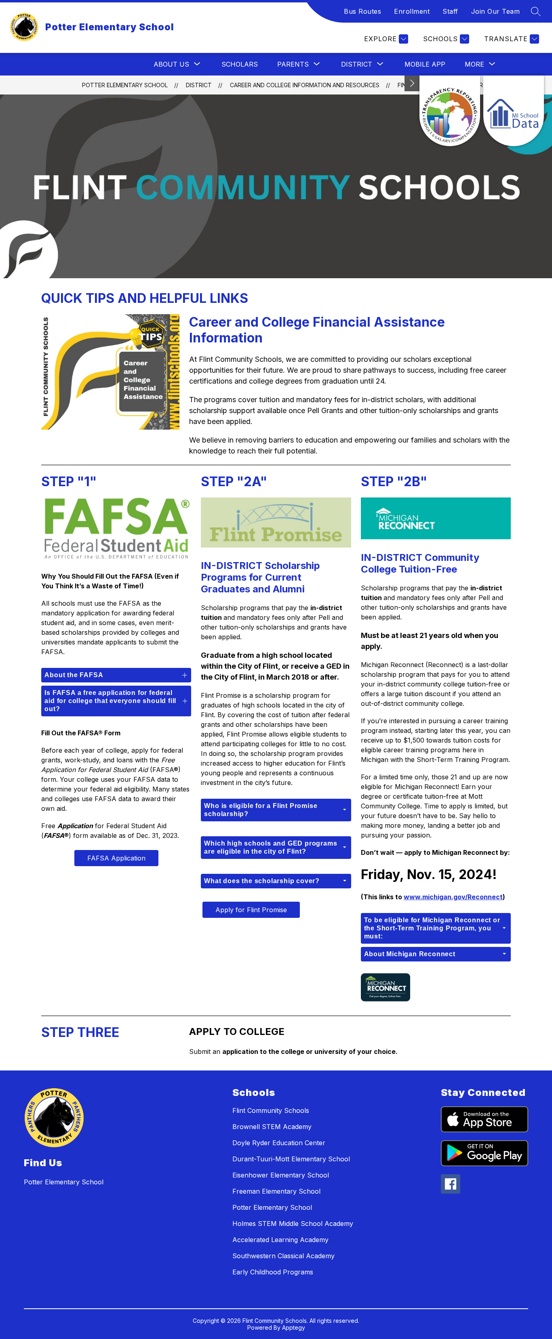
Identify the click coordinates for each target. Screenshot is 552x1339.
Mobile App (425, 64)
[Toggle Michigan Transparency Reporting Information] (412, 83)
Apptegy (293, 1327)
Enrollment (412, 11)
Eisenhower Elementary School (280, 1175)
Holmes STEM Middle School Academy (292, 1223)
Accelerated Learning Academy (280, 1240)
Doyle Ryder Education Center (278, 1143)
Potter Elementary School (125, 85)
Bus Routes (362, 11)
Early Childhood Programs (272, 1272)
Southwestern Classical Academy (283, 1256)
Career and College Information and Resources (304, 85)
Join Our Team (495, 11)
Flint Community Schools (270, 1110)
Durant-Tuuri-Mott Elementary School (291, 1159)
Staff (450, 11)
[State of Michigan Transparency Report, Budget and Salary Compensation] (449, 111)
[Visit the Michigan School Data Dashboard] (513, 111)
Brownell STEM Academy (272, 1127)
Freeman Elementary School (276, 1191)
